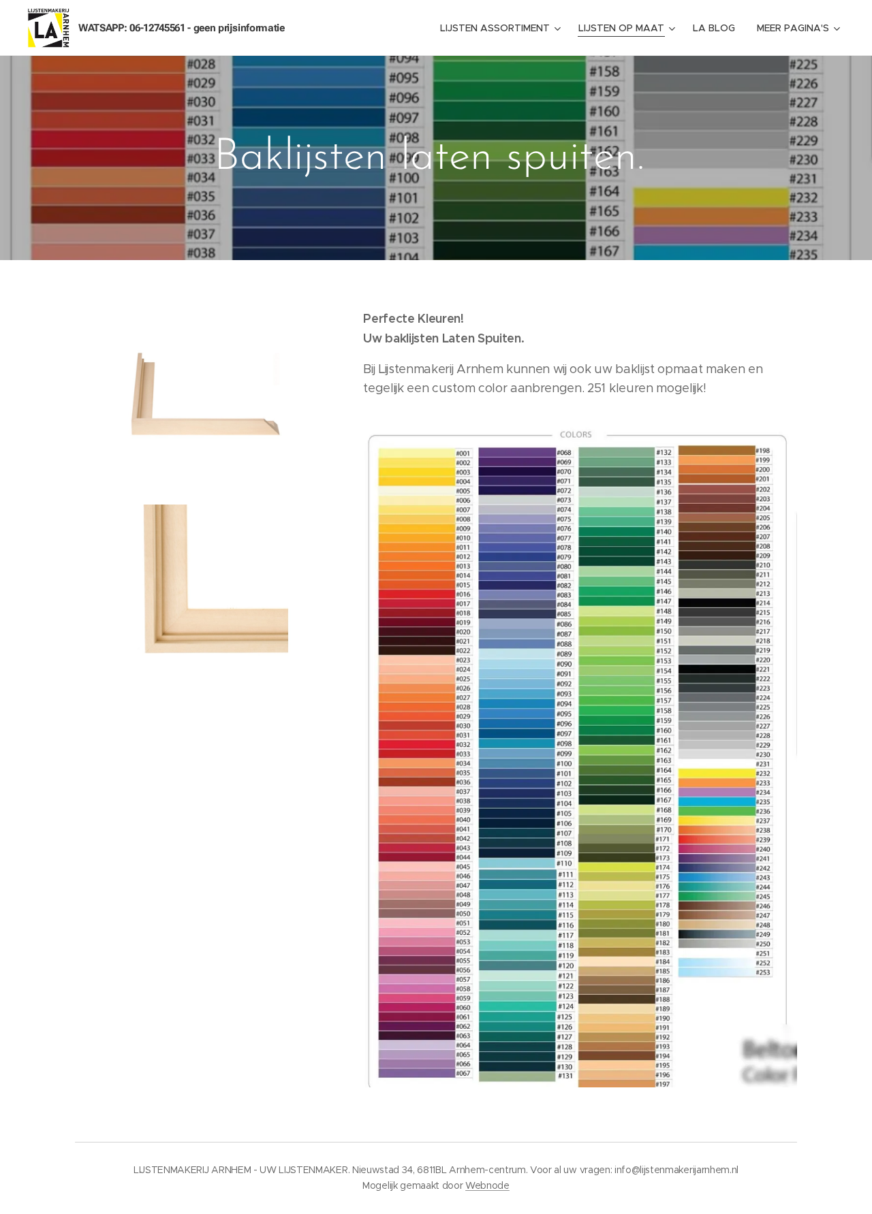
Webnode (487, 1185)
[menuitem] (502, 28)
